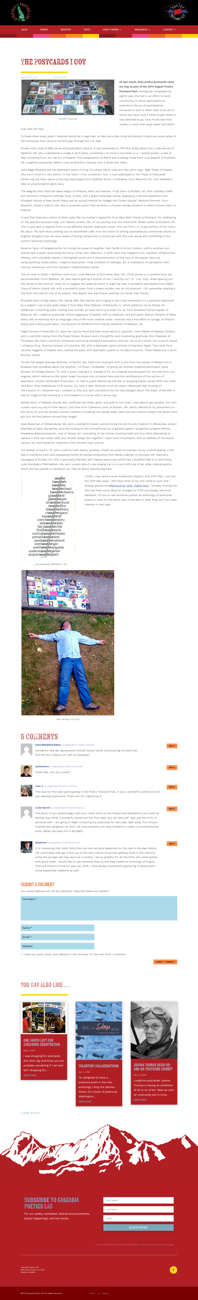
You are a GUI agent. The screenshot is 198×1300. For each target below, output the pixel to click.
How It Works (111, 30)
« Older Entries (30, 1112)
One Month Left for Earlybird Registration (41, 1042)
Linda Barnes (42, 807)
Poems (44, 30)
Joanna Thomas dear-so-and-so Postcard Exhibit (153, 1067)
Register (66, 30)
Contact (168, 30)
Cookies (105, 1293)
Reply (172, 746)
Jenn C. (39, 786)
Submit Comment (165, 962)
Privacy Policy (144, 1245)
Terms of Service (161, 1245)
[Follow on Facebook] (173, 1270)
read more (29, 1074)
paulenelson (42, 766)
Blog (24, 30)
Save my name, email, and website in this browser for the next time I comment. (75, 954)
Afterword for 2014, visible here (128, 485)
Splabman (41, 842)
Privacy (92, 1293)
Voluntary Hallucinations (99, 1066)
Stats (87, 30)
